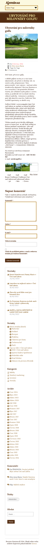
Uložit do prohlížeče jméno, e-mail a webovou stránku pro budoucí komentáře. (21, 253)
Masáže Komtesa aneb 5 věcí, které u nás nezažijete (22, 478)
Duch (14, 345)
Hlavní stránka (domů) (18, 327)
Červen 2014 (14, 458)
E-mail (8, 233)
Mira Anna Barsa (18, 66)
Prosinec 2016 (15, 422)
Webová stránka (10, 241)
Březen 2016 (14, 430)
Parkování (15, 329)
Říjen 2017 (13, 411)
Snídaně (15, 331)
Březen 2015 (14, 450)
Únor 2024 (14, 392)
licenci (34, 544)
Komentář (9, 200)
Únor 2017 (13, 420)
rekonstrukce (12, 499)
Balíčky (12, 372)
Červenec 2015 (15, 439)
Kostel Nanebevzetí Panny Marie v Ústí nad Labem (23, 275)
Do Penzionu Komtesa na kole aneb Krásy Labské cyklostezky (23, 302)
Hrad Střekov (17, 358)
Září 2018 (13, 403)
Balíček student (19, 485)
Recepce (15, 334)
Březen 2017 (14, 417)
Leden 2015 (14, 455)
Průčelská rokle (17, 355)
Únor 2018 (13, 406)
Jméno (8, 224)
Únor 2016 (13, 433)
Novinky (13, 381)
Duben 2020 (14, 400)
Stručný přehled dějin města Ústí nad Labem (22, 470)
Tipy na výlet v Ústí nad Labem (21, 348)
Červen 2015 (14, 441)
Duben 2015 (14, 447)
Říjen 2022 (14, 395)
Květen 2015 (14, 444)
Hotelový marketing (17, 375)
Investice (13, 378)
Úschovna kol (17, 342)
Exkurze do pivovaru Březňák (22, 361)
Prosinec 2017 (15, 409)
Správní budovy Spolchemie (22, 353)
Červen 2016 (14, 428)
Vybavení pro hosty (19, 340)
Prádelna (15, 337)
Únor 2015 (13, 452)
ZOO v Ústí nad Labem (20, 350)
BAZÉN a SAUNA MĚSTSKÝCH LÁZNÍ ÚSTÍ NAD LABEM (21, 311)
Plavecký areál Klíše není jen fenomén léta (20, 293)
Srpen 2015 (14, 436)
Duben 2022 (14, 398)
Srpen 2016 (14, 425)
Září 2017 (13, 414)
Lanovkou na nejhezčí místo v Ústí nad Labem (23, 284)
